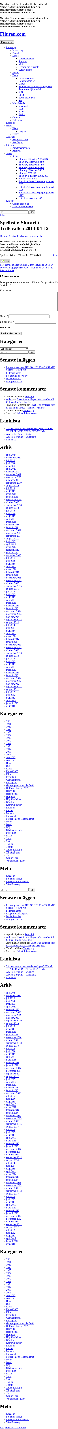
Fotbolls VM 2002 (28, 178)
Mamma (10, 813)
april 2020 (11, 468)
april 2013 (11, 667)
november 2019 (13, 477)
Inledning (23, 106)
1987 (8, 735)
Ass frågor (17, 142)
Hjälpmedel (11, 793)
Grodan (16, 117)
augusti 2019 (12, 485)
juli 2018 (10, 510)
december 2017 (13, 530)
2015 (8, 751)
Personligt (11, 47)
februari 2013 (12, 672)
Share (55, 255)
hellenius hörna (13, 373)
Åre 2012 (10, 757)
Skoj (21, 100)
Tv (7, 855)
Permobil (29, 396)
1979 (8, 721)
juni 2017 (10, 541)
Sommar (23, 61)
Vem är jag (17, 50)
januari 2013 (12, 675)
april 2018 (11, 519)
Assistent (16, 150)
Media (9, 125)
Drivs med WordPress (15, 1427)
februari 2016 (12, 572)
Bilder (15, 128)
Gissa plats (11, 782)
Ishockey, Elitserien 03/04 (31, 167)
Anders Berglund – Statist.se (20, 434)
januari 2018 (12, 527)
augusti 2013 (12, 655)
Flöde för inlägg (14, 878)
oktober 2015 (12, 583)
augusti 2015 (12, 588)
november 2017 (13, 533)
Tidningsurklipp (14, 849)
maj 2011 (10, 706)
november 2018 (13, 499)
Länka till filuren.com (22, 206)
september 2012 (14, 686)
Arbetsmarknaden (21, 148)
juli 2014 (10, 625)
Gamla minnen (13, 779)
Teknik (9, 846)
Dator (15, 75)
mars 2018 (11, 521)
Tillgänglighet (13, 852)
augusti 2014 (12, 622)
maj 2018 (10, 516)
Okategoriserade (14, 830)
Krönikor (10, 122)
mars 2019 (11, 494)
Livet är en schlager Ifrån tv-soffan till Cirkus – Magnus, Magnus (30, 400)
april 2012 (11, 700)
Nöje (8, 827)
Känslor (10, 802)
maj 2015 (10, 597)
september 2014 (14, 619)
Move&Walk (18, 103)
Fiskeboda (17, 120)
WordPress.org (13, 884)
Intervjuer (11, 145)
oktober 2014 (12, 616)
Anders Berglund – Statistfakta (21, 436)
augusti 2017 (12, 538)
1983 (8, 726)
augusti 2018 (12, 508)
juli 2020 (10, 460)
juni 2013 (10, 661)
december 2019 (13, 474)
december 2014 (13, 611)
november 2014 (13, 614)
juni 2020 (10, 463)
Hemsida (10, 791)
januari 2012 (12, 703)
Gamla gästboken (20, 203)
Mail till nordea (13, 378)
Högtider (23, 131)
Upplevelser (12, 858)
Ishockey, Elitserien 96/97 (31, 170)
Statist (9, 841)
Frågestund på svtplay (17, 375)
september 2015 (14, 586)
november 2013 (13, 647)
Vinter (22, 64)
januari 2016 (12, 575)
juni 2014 (10, 628)
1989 (8, 738)
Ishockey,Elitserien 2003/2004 (33, 159)
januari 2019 (12, 496)
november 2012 (13, 681)
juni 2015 (10, 594)
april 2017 (11, 544)
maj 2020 (10, 466)
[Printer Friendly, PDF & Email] (5, 262)
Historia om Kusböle (29, 67)
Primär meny (7, 42)
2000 (21, 111)
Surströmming (25, 69)
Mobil (9, 824)
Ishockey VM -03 (27, 173)
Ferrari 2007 (12, 771)
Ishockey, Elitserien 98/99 (31, 162)
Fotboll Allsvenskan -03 (30, 198)
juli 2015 (10, 591)
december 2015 (13, 577)
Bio (8, 765)
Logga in (10, 876)
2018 (8, 754)
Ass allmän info (20, 139)
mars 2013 (11, 669)
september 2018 (14, 505)
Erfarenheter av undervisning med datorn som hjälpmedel (35, 88)
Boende (16, 53)
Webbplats (5, 327)
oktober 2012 (12, 683)
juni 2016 (10, 561)
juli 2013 (10, 658)
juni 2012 (10, 695)
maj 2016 (10, 563)
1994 (8, 746)
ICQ (21, 92)
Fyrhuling (11, 777)
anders (17, 236)
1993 (8, 743)
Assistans (10, 136)
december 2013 (13, 644)
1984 (8, 729)
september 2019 (14, 482)
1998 (21, 108)
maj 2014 (10, 630)
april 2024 (11, 454)
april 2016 (11, 566)
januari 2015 (12, 608)
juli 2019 (10, 488)
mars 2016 (11, 569)
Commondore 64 (27, 81)
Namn (4, 316)
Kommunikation (14, 805)
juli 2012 (10, 692)
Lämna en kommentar (32, 236)
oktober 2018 (12, 502)
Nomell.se (11, 439)
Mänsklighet (12, 816)
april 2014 (11, 633)
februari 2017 (12, 549)
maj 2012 (10, 697)
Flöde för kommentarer (17, 881)
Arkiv (9, 153)
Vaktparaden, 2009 (15, 860)
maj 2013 (10, 664)
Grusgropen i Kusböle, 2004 (20, 785)
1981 (8, 724)
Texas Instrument (27, 97)
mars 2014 (11, 636)
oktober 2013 (12, 650)
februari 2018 (12, 524)
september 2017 (14, 535)
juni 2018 (10, 513)
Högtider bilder (13, 799)
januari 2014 (12, 642)
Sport (15, 156)
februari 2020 (12, 471)
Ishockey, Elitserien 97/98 (31, 164)
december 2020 (13, 457)
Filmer (15, 134)
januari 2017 (12, 552)
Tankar (22, 114)
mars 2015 (11, 602)
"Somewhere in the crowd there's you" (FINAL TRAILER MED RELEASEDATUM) (29, 430)
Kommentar (6, 290)
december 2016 (13, 555)
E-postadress (7, 321)
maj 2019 (10, 491)
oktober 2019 (12, 480)
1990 (8, 740)
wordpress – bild (14, 381)
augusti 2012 (12, 689)
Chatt (21, 95)
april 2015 (11, 600)
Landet (15, 55)
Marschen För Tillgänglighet (20, 818)
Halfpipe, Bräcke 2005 (17, 788)
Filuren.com (13, 34)
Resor (9, 835)
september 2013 (14, 653)
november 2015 (13, 580)
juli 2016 (10, 558)
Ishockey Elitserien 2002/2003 (33, 175)
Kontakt (10, 201)
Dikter (22, 83)
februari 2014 (12, 639)
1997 (8, 749)
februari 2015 (12, 605)
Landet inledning (27, 58)
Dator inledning (26, 78)
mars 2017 (11, 547)
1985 (8, 732)
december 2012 (13, 678)
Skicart (15, 72)
